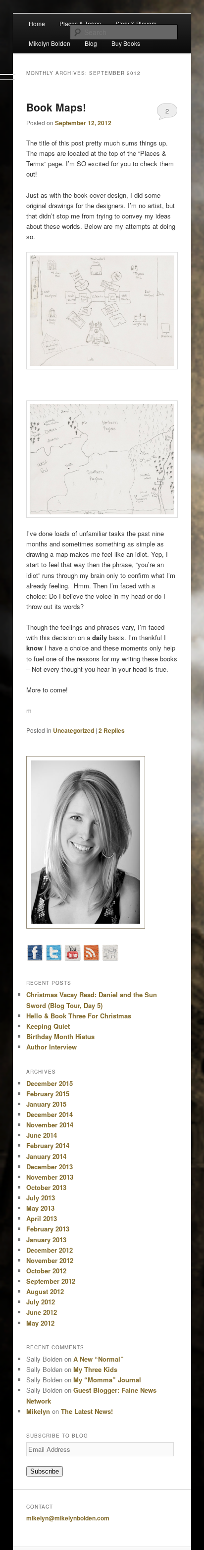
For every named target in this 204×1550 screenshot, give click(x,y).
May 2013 (40, 1208)
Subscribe (44, 1471)
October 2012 (46, 1270)
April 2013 (41, 1218)
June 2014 (41, 1135)
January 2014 (46, 1156)
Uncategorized (73, 730)
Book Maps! (56, 107)
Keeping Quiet (48, 1026)
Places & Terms (80, 23)
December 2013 (49, 1166)
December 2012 (49, 1250)
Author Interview (51, 1046)
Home (37, 23)
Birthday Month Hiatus (60, 1036)
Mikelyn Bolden (49, 43)
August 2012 (45, 1291)
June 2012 (41, 1312)
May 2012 (40, 1323)
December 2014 (49, 1114)
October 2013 (46, 1187)
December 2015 (49, 1083)
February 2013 (47, 1228)
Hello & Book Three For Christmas (78, 1015)
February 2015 (47, 1093)
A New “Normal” (98, 1359)
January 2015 (46, 1104)
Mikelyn (38, 1411)
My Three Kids (95, 1369)
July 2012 (40, 1301)
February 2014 (47, 1145)
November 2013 (49, 1177)
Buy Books (125, 43)
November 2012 (49, 1260)
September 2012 (50, 1281)
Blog (91, 43)
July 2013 (40, 1197)
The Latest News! (87, 1411)
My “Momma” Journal (107, 1379)
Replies (112, 730)
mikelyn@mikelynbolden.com (67, 1518)
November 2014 (49, 1124)
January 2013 (46, 1239)
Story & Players (135, 23)
